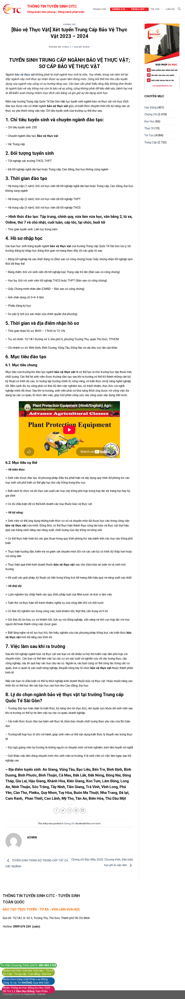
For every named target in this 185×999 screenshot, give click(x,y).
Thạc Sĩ (149, 128)
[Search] (179, 9)
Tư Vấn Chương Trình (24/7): (28, 965)
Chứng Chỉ (118, 9)
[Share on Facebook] (56, 811)
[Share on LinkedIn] (83, 811)
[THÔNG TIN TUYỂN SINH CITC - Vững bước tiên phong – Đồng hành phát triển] (12, 9)
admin (86, 47)
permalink (95, 823)
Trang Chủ (99, 9)
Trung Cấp (138, 9)
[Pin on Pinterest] (76, 811)
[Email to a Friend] (69, 811)
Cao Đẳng (150, 107)
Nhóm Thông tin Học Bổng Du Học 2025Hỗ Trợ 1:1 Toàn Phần (26, 989)
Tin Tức (155, 9)
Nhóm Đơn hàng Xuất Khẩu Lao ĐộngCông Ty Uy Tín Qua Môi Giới (26, 981)
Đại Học (149, 121)
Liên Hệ (170, 9)
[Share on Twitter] (63, 811)
